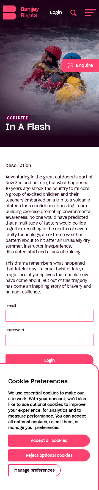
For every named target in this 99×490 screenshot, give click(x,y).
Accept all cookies (49, 440)
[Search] (73, 12)
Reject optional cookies (49, 455)
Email (11, 306)
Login (56, 12)
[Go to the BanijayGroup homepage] (21, 12)
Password (15, 330)
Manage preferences (34, 470)
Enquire (77, 67)
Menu (90, 12)
